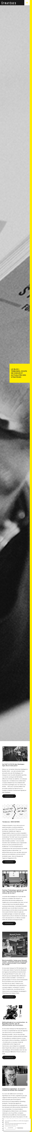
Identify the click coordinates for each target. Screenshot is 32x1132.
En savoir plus (9, 796)
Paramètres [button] (20, 1127)
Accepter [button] (10, 1127)
